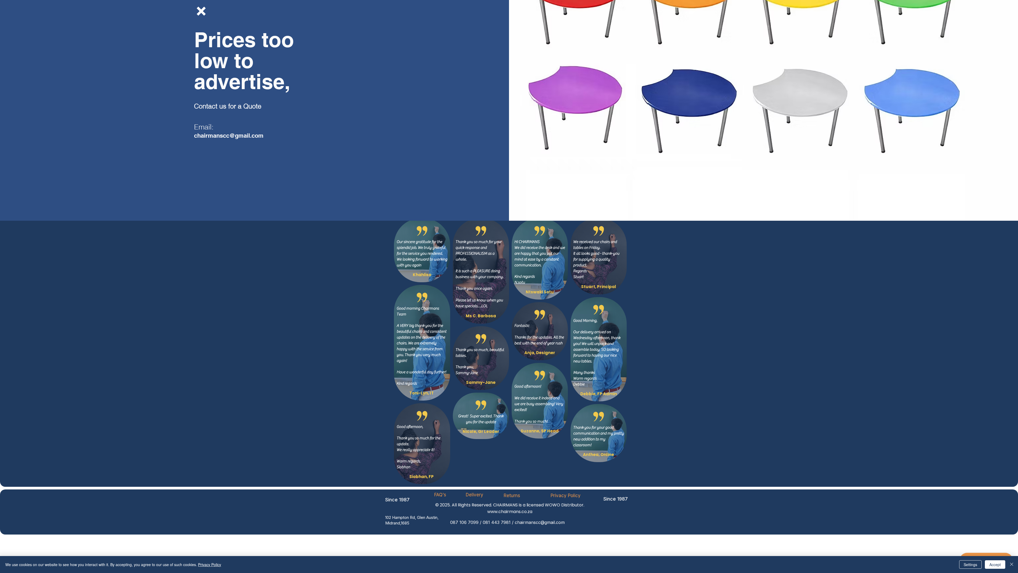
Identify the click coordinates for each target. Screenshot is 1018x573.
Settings (970, 564)
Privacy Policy (209, 564)
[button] (201, 11)
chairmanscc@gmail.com (229, 135)
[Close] (1011, 564)
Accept (995, 564)
